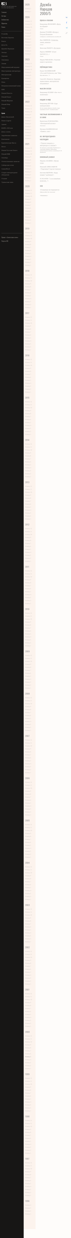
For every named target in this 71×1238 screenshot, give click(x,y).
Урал (3, 108)
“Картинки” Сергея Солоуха (50, 169)
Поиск (3, 27)
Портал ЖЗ (4, 241)
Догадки (57, 48)
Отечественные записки (10, 161)
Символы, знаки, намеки (49, 41)
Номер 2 (28, 9)
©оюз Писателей (7, 117)
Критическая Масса (8, 143)
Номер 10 (28, 27)
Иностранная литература (10, 71)
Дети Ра (4, 45)
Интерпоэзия (6, 75)
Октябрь (4, 158)
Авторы (3, 16)
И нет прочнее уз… (48, 53)
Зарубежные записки (9, 135)
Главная (4, 12)
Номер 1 (28, 11)
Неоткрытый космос (48, 123)
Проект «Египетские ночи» (9, 237)
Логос (3, 147)
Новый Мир (5, 104)
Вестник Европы (7, 38)
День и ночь (6, 132)
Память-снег (45, 131)
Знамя (3, 63)
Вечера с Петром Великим (49, 33)
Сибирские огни (7, 165)
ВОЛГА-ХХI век (7, 128)
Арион (3, 124)
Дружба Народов (7, 49)
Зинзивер (5, 60)
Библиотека (5, 20)
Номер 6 (28, 39)
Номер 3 (28, 48)
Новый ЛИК (5, 154)
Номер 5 (28, 42)
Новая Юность (6, 93)
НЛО (3, 89)
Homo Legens (6, 121)
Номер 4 (28, 45)
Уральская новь (7, 182)
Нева (3, 82)
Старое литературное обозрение (9, 174)
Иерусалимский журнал (10, 67)
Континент (5, 139)
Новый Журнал (7, 101)
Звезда (4, 52)
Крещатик (5, 78)
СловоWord (5, 169)
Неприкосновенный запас (11, 86)
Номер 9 (28, 30)
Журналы (4, 23)
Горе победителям (49, 104)
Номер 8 (28, 33)
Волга (3, 41)
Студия (4, 178)
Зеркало (4, 56)
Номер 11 (28, 24)
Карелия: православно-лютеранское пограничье (50, 81)
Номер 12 (28, 21)
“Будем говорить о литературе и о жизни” (48, 144)
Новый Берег (6, 97)
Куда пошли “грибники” (49, 174)
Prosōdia (4, 34)
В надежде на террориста (50, 190)
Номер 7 (28, 36)
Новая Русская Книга (9, 150)
